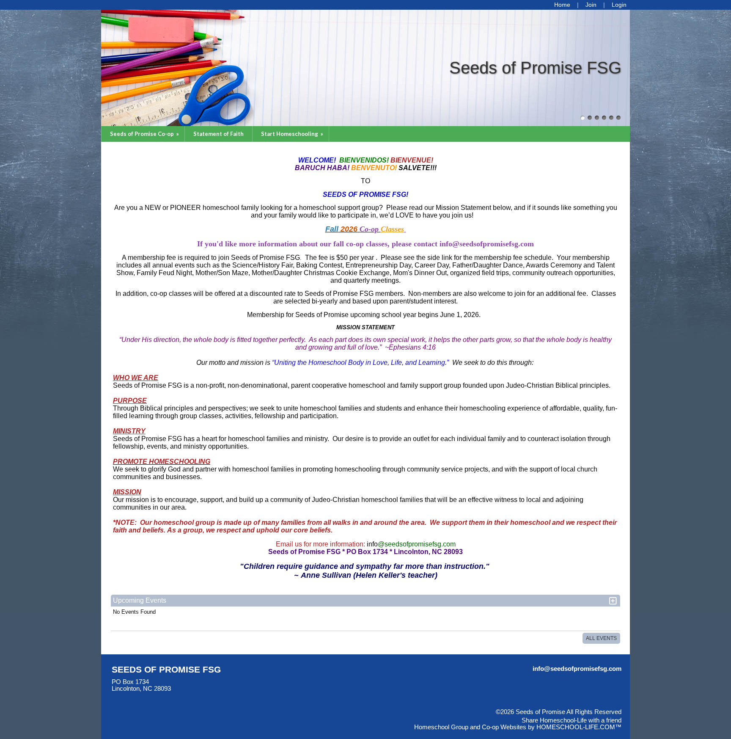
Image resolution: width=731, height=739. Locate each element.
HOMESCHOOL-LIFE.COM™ (578, 727)
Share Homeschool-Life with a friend (571, 720)
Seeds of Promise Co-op (145, 133)
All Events (601, 638)
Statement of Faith (218, 133)
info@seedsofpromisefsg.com (577, 668)
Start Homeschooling (292, 133)
